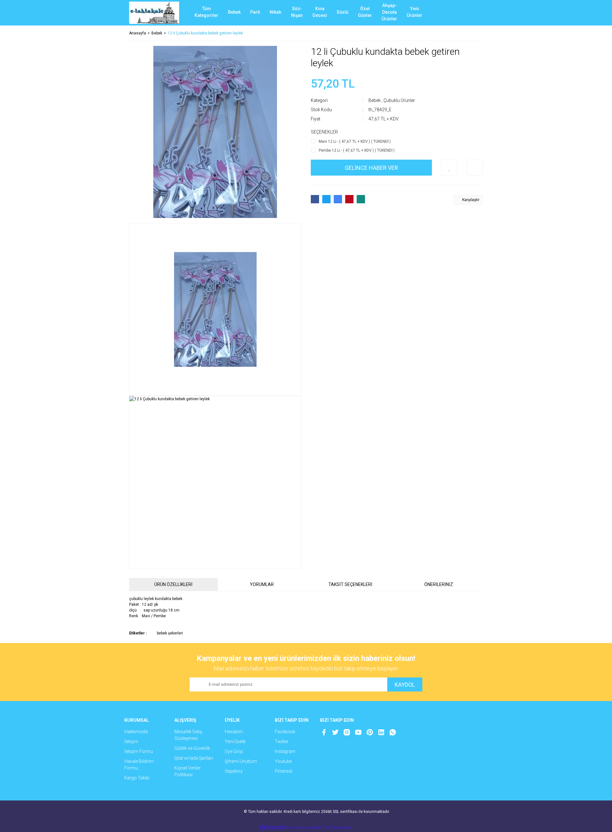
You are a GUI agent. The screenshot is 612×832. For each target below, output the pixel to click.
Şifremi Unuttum (241, 761)
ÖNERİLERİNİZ (438, 584)
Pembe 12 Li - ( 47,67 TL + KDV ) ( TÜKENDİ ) (357, 150)
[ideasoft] (272, 827)
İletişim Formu (138, 751)
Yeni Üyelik (235, 741)
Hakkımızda (136, 731)
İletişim (131, 741)
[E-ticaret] (305, 827)
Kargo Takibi (136, 777)
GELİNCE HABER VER (371, 167)
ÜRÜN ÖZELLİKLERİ (173, 584)
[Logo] (154, 13)
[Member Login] (454, 12)
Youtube (283, 761)
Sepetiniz (234, 771)
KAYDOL (405, 684)
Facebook (285, 731)
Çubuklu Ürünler (399, 100)
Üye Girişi (234, 751)
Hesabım (234, 731)
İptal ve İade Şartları (193, 758)
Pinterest (283, 771)
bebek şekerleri (170, 633)
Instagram (285, 751)
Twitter (281, 741)
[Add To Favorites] (449, 168)
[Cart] (473, 12)
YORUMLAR (262, 584)
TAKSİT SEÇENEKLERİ (350, 584)
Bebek (374, 100)
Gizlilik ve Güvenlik (192, 748)
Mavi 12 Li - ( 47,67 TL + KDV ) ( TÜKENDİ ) (355, 141)
